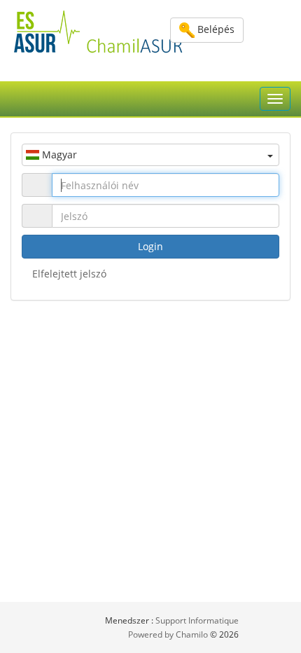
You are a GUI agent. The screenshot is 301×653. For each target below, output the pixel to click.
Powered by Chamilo (169, 634)
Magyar (58, 154)
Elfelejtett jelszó (69, 273)
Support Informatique (197, 620)
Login (150, 246)
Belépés (214, 29)
